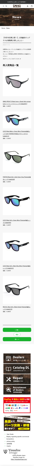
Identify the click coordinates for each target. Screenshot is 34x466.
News (8, 28)
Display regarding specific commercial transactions (17, 438)
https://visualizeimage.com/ (19, 459)
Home (3, 28)
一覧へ (17, 334)
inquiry (9, 446)
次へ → (17, 339)
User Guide (10, 434)
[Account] (28, 6)
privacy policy (11, 441)
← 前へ (17, 330)
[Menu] (2, 6)
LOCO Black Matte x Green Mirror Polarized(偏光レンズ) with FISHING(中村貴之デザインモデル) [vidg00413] (16, 133)
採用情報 (9, 444)
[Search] (6, 6)
